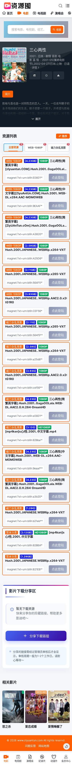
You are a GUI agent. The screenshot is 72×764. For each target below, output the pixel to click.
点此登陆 (58, 177)
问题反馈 (30, 745)
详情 (49, 61)
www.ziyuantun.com (30, 740)
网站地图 (43, 745)
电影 (26, 13)
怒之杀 (6, 726)
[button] (67, 708)
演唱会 (59, 13)
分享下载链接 (39, 636)
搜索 (58, 29)
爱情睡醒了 (55, 726)
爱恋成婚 (31, 726)
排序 (64, 136)
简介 (7, 94)
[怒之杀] (13, 707)
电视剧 (41, 13)
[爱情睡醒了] (59, 707)
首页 (10, 13)
